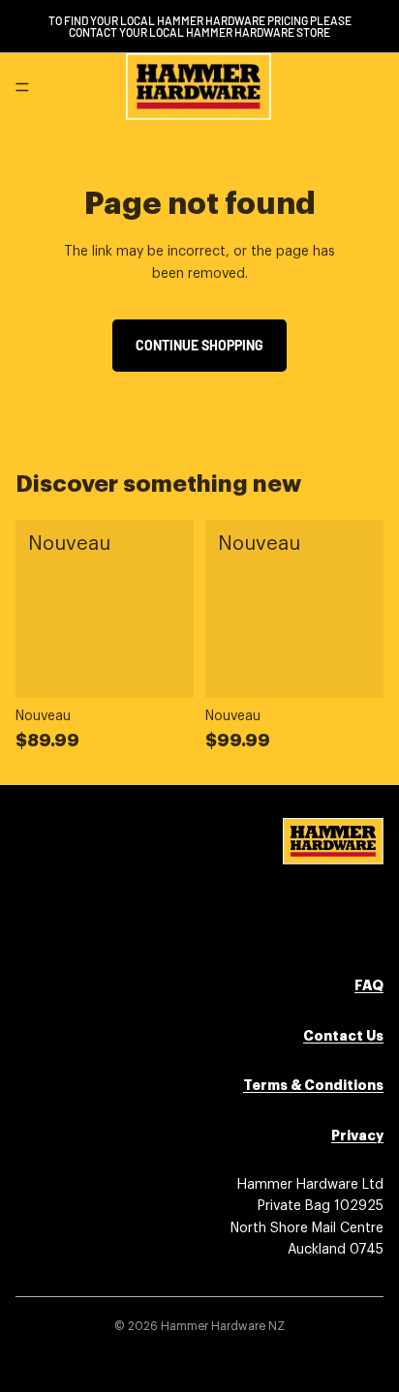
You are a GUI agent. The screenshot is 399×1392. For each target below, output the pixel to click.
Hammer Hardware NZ (223, 1326)
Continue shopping (199, 345)
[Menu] (22, 87)
